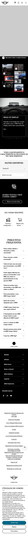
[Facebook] (3, 395)
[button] (18, 3)
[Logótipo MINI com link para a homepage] (14, 478)
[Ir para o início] (14, 343)
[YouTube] (11, 395)
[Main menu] (26, 3)
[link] (15, 3)
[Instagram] (7, 395)
